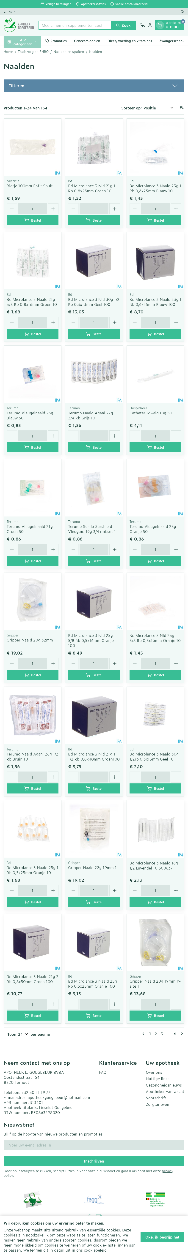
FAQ (102, 1072)
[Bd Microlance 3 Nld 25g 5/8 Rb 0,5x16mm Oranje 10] (155, 601)
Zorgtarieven (157, 1104)
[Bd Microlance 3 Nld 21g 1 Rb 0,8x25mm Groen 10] (94, 147)
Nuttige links (157, 1078)
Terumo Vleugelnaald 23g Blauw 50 (30, 415)
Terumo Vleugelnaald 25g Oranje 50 (153, 529)
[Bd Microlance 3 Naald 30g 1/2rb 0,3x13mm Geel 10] (155, 715)
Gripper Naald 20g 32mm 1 (31, 640)
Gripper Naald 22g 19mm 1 (92, 867)
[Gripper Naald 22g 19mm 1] (94, 829)
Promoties (58, 40)
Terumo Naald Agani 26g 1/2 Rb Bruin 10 (32, 756)
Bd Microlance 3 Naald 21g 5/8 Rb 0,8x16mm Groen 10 (32, 301)
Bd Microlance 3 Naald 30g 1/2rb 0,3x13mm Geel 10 (154, 756)
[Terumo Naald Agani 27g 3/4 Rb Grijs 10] (94, 374)
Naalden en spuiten (68, 51)
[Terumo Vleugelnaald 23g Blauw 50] (32, 374)
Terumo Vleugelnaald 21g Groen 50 (30, 529)
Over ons (154, 1072)
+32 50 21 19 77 (36, 1092)
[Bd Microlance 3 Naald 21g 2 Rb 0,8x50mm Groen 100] (32, 942)
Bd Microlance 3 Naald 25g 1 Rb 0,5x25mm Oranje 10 (32, 870)
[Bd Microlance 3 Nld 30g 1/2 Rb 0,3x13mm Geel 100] (94, 260)
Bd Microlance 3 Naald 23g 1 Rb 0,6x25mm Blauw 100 (155, 301)
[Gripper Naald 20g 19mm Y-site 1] (155, 942)
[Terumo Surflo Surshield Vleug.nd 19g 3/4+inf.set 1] (94, 487)
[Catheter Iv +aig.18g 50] (155, 374)
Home (8, 51)
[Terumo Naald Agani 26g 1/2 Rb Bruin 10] (32, 715)
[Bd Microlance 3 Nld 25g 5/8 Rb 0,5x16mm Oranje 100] (94, 601)
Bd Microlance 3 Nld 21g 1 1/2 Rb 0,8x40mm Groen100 (94, 756)
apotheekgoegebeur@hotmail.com (59, 1097)
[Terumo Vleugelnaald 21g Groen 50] (32, 487)
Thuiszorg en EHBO (33, 51)
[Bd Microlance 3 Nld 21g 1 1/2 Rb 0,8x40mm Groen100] (94, 715)
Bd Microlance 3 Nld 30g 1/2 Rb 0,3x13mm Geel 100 (93, 301)
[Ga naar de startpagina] (19, 25)
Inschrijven (94, 1161)
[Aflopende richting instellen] (181, 107)
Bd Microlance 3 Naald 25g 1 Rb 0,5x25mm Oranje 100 (94, 983)
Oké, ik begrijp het (162, 1237)
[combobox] (75, 25)
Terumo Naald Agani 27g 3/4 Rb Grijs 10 (90, 415)
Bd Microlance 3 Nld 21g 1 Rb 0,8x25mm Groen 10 (91, 188)
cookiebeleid (95, 1250)
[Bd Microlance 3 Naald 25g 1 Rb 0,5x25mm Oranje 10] (32, 829)
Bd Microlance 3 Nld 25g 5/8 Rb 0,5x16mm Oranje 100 (91, 640)
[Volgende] (181, 1034)
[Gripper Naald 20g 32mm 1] (32, 601)
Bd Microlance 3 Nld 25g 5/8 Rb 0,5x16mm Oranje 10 (155, 638)
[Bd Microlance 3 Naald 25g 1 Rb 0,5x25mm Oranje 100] (94, 942)
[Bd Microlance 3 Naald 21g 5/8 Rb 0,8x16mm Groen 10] (32, 260)
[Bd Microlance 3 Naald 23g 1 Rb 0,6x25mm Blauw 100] (155, 260)
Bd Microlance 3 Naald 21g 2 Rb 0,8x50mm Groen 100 (32, 979)
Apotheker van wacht (165, 1091)
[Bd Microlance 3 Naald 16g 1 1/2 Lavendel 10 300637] (155, 829)
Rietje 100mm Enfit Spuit (30, 185)
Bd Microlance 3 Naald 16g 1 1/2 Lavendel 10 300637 (155, 865)
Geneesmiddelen (87, 40)
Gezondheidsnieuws (164, 1084)
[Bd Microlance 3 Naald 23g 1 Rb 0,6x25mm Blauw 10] (155, 147)
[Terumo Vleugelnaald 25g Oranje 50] (155, 487)
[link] (144, 1034)
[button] (94, 85)
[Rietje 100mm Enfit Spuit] (32, 147)
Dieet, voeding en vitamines (130, 40)
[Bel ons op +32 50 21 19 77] (142, 25)
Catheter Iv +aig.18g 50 (151, 413)
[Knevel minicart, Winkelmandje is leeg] (160, 25)
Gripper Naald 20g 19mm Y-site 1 (155, 983)
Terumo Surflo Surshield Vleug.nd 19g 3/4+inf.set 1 (92, 529)
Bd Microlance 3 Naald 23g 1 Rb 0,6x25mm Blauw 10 (155, 188)
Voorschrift (156, 1097)
